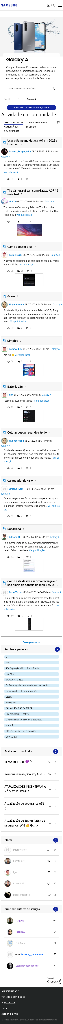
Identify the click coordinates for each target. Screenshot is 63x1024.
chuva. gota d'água (14, 679)
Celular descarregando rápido (27, 432)
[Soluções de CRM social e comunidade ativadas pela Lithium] (54, 980)
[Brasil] (9, 5)
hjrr (11, 394)
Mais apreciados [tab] (38, 122)
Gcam (11, 296)
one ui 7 (9, 725)
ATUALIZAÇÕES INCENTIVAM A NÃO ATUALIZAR (25, 789)
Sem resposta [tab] (11, 131)
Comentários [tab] (11, 127)
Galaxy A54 (11, 702)
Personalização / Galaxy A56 (23, 774)
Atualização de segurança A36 (24, 803)
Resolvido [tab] (30, 127)
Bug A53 (10, 674)
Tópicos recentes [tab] (13, 122)
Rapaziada (14, 529)
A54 (7, 662)
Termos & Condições (13, 997)
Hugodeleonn (16, 304)
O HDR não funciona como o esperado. (24, 719)
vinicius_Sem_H (17, 488)
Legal (5, 1008)
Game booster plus (19, 247)
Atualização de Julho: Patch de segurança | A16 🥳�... (24, 823)
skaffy (12, 201)
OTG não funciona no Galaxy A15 (21, 731)
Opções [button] (53, 99)
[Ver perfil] (4, 151)
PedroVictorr (16, 592)
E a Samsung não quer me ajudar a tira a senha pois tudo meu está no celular (28, 685)
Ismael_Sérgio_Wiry (20, 151)
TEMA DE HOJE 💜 (17, 762)
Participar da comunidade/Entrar (31, 107)
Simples (12, 341)
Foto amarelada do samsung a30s (21, 691)
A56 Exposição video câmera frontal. (23, 668)
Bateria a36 (15, 386)
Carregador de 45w (20, 481)
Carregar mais (30, 642)
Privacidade (9, 1002)
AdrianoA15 (15, 537)
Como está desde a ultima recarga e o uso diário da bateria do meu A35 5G (32, 583)
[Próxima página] (57, 649)
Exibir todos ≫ (31, 751)
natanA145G (15, 349)
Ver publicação (11, 172)
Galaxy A (5, 156)
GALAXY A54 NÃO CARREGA (19, 708)
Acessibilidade (10, 991)
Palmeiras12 (15, 255)
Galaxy (9, 697)
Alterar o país (10, 1014)
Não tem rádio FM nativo (17, 714)
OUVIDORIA (11, 737)
